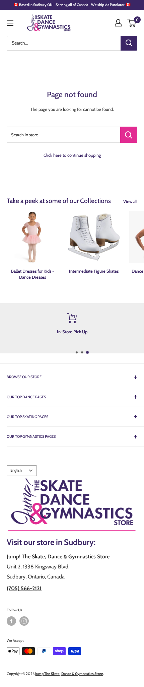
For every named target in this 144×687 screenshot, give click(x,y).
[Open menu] (10, 23)
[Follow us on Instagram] (24, 621)
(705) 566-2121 (24, 588)
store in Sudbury (65, 542)
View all (130, 201)
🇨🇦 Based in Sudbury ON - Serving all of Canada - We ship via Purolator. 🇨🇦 (72, 4)
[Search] (129, 43)
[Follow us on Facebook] (11, 621)
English (16, 470)
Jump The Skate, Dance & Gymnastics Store (69, 673)
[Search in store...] (128, 135)
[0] (132, 23)
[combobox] (64, 43)
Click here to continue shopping (72, 155)
